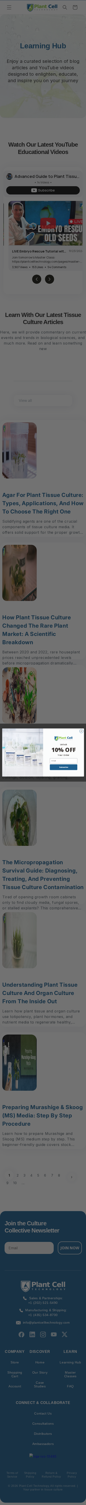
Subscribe (63, 767)
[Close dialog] (81, 731)
